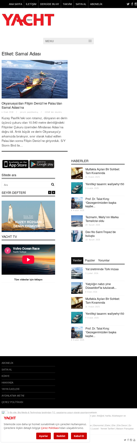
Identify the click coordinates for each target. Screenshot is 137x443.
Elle (113, 425)
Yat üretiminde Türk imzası (102, 269)
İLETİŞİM (31, 4)
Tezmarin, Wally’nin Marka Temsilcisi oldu (102, 219)
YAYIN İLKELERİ (10, 389)
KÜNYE (6, 376)
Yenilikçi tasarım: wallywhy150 (104, 184)
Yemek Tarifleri (107, 428)
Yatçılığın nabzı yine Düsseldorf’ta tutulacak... (100, 286)
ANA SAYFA (15, 4)
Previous (49, 192)
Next (53, 192)
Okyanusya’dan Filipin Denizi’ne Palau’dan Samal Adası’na (32, 105)
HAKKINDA (7, 382)
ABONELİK (96, 4)
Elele (107, 425)
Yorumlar (104, 260)
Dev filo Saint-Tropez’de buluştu (100, 234)
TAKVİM (67, 4)
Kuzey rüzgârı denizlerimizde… (28, 224)
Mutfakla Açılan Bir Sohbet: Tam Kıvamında (102, 171)
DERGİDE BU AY (49, 4)
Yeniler (77, 260)
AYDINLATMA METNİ (13, 395)
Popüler (90, 260)
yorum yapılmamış (29, 112)
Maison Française (125, 428)
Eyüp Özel (28, 216)
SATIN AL (81, 4)
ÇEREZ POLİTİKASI (12, 402)
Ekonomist (98, 425)
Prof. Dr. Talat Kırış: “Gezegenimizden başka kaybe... (100, 202)
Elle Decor (122, 425)
